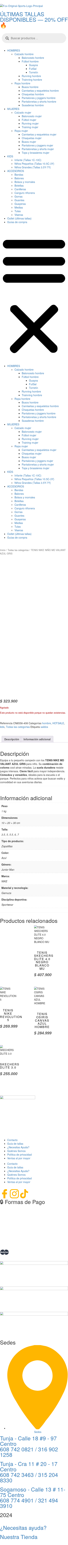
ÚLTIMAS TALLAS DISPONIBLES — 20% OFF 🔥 (34, 19)
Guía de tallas (15, 1143)
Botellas (19, 185)
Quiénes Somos (16, 1151)
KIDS (10, 156)
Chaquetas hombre (33, 94)
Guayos (33, 65)
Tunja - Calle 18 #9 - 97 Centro (28, 1441)
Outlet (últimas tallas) (19, 218)
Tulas (18, 211)
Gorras (18, 196)
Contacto (12, 1140)
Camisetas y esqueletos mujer (39, 134)
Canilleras (20, 189)
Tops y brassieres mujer (35, 152)
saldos (44, 727)
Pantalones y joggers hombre (38, 98)
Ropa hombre (22, 83)
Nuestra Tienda (19, 1537)
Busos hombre (30, 87)
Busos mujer (29, 141)
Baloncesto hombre (33, 58)
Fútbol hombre (30, 61)
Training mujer (30, 127)
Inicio (2, 550)
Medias (19, 207)
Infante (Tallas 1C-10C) (28, 160)
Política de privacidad (19, 1154)
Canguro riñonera (25, 193)
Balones (19, 178)
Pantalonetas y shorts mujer (38, 149)
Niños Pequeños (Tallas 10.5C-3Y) (34, 163)
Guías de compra (17, 222)
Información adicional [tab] (37, 739)
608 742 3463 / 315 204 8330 (29, 1477)
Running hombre (31, 76)
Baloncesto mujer (32, 116)
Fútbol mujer (29, 120)
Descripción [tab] (11, 739)
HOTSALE (58, 723)
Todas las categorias (18, 550)
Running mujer (30, 123)
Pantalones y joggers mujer (37, 145)
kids (2, 727)
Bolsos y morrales (25, 182)
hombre (46, 723)
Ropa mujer (21, 131)
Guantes (19, 200)
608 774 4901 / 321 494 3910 (29, 1503)
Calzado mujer (23, 112)
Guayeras (20, 204)
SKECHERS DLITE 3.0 (9, 1066)
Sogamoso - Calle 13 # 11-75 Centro (32, 1492)
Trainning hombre (32, 79)
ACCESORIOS (15, 171)
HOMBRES (13, 50)
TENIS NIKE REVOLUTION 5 (11, 1015)
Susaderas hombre (33, 105)
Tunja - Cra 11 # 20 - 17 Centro (28, 1466)
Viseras (19, 215)
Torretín (33, 72)
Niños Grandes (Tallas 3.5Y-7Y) (33, 167)
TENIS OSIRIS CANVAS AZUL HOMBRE (42, 1020)
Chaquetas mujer (32, 138)
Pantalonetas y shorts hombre (39, 101)
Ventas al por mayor (18, 1158)
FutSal (32, 68)
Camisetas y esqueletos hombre (40, 90)
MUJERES (13, 109)
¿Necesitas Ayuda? (18, 1147)
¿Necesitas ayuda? (23, 1527)
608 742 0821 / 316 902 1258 (29, 1451)
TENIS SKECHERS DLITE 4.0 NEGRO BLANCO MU (43, 960)
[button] (34, 295)
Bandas (19, 174)
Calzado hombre (24, 54)
